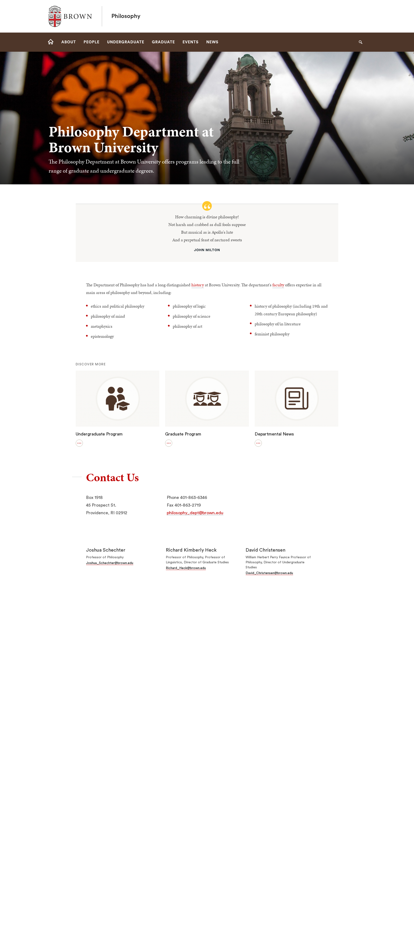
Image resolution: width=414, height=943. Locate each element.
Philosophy (125, 16)
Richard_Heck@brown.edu (186, 568)
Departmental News (274, 434)
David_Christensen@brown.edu (269, 573)
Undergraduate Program (99, 434)
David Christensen (265, 550)
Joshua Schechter (105, 550)
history (197, 285)
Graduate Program (183, 434)
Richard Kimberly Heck (191, 550)
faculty (278, 285)
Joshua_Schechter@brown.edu (109, 563)
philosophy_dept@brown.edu (195, 513)
